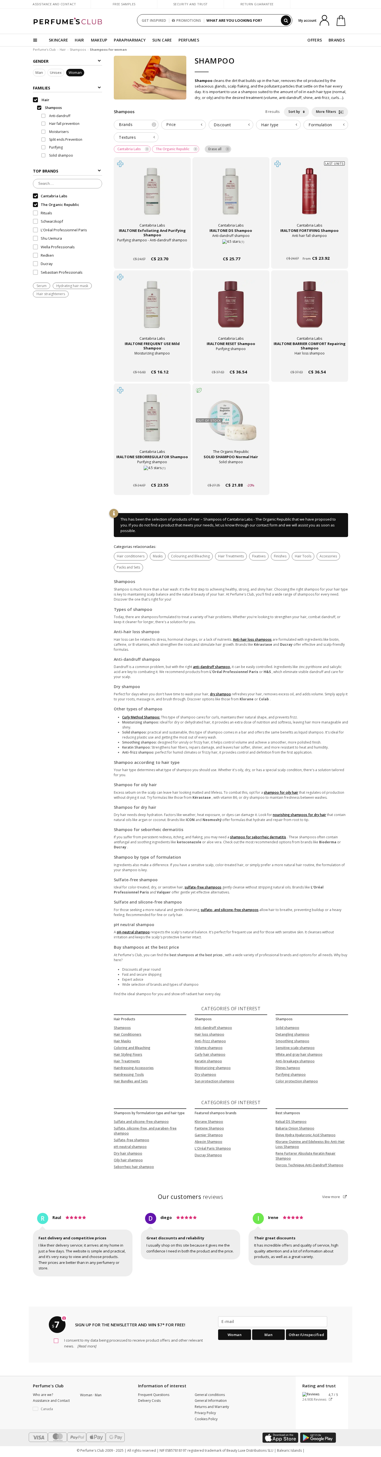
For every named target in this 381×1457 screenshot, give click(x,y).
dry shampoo (220, 694)
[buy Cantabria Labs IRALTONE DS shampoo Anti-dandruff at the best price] (231, 196)
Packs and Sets (128, 567)
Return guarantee (257, 4)
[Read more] (87, 1346)
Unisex (56, 72)
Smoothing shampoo (292, 1041)
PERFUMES (189, 40)
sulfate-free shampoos (203, 887)
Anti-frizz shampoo (210, 1041)
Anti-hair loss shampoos (252, 639)
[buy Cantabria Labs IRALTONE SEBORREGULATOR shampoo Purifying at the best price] (152, 422)
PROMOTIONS (188, 20)
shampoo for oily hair (281, 792)
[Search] (286, 20)
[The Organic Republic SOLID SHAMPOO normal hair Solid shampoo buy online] (231, 474)
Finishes (280, 556)
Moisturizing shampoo (213, 1067)
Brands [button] (137, 124)
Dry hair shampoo (128, 1153)
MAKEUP (99, 40)
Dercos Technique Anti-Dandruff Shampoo (309, 1165)
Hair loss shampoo (209, 1034)
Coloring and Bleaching (132, 1047)
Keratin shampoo (208, 1061)
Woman (75, 72)
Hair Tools (303, 556)
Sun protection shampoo (214, 1081)
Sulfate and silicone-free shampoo (141, 1121)
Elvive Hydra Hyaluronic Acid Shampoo (306, 1135)
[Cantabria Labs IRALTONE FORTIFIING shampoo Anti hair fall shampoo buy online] (309, 248)
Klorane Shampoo (209, 1121)
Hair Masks (122, 1041)
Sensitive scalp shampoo (295, 1047)
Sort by (294, 111)
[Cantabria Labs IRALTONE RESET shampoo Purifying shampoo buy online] (231, 361)
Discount (222, 124)
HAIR (79, 40)
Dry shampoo (205, 1074)
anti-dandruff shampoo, (212, 666)
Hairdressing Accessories (134, 1067)
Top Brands (45, 171)
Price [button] (171, 124)
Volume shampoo (209, 1047)
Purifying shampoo (291, 1074)
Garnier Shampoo (209, 1135)
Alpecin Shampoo (208, 1141)
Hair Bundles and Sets (131, 1081)
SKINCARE (58, 40)
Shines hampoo (288, 1067)
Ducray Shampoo (208, 1155)
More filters (326, 111)
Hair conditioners (130, 556)
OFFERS (314, 40)
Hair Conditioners (127, 1034)
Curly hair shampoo (210, 1054)
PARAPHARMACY (130, 40)
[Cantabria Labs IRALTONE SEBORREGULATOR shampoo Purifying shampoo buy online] (152, 474)
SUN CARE (162, 40)
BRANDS (337, 40)
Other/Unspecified (306, 1334)
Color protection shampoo (297, 1081)
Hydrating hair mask (72, 286)
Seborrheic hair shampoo (134, 1166)
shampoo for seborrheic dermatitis (258, 837)
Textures (127, 137)
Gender (41, 61)
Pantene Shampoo (209, 1128)
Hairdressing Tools (129, 1074)
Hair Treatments (231, 556)
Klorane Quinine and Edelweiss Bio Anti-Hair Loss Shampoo (310, 1144)
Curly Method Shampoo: (141, 717)
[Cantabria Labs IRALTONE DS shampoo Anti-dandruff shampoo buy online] (231, 248)
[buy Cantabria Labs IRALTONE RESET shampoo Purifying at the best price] (231, 309)
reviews (190, 1197)
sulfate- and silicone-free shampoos (230, 909)
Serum (42, 286)
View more (331, 1196)
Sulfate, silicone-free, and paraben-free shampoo (145, 1131)
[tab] (136, 125)
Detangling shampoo (292, 1034)
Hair (63, 49)
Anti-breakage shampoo (295, 1061)
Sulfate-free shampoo (131, 1140)
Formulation (320, 124)
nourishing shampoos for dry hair (299, 814)
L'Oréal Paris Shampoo (213, 1148)
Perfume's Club (44, 49)
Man (39, 72)
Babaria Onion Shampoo (295, 1128)
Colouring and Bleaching (190, 556)
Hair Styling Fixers (128, 1054)
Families (41, 88)
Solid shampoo (287, 1027)
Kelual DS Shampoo (291, 1121)
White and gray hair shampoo (299, 1054)
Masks (158, 556)
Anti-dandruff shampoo (213, 1027)
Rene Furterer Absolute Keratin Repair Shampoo (306, 1156)
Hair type (270, 124)
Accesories (328, 556)
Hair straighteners (51, 294)
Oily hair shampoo (128, 1160)
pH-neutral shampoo (133, 932)
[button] (52, 1409)
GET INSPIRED (154, 20)
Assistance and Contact (54, 4)
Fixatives (259, 556)
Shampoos (78, 49)
